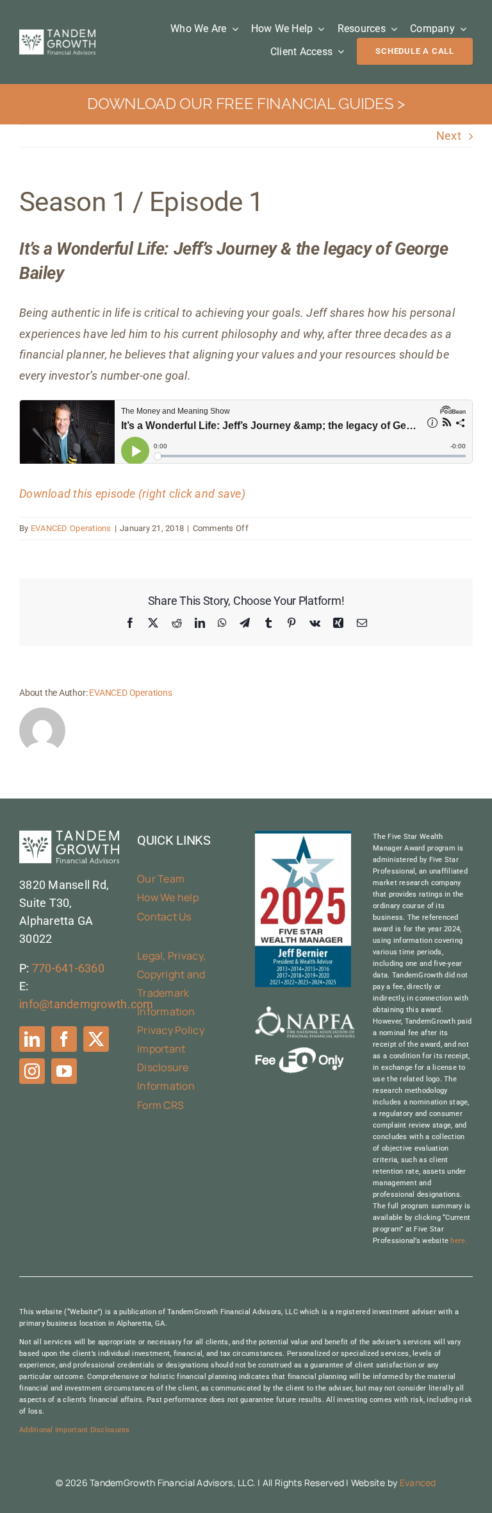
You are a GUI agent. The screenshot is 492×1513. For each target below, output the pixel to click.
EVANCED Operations (71, 528)
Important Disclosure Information (166, 1067)
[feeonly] (299, 1053)
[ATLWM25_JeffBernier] (303, 836)
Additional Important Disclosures (74, 1430)
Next (448, 135)
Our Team (160, 879)
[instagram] (32, 1071)
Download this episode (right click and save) (132, 493)
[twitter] (96, 1039)
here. (458, 1241)
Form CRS (160, 1105)
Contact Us (164, 916)
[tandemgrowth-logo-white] (57, 35)
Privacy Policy (170, 1030)
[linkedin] (32, 1039)
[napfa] (305, 1012)
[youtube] (64, 1071)
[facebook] (64, 1039)
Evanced (418, 1482)
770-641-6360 (68, 968)
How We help (168, 897)
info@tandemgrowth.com (86, 1004)
